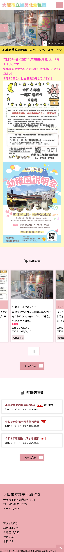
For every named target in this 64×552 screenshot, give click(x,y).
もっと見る (30, 366)
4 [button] (59, 43)
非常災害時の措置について (21, 405)
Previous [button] (4, 28)
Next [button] (60, 28)
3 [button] (55, 43)
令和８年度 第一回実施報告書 (22, 422)
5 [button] (62, 43)
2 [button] (52, 43)
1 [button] (49, 43)
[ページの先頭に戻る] (60, 548)
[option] (32, 28)
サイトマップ (12, 509)
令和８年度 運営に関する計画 (22, 438)
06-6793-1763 (18, 504)
